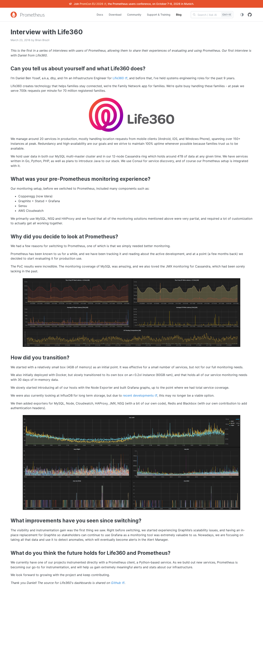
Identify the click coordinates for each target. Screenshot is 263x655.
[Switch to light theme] (242, 15)
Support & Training (158, 14)
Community (134, 14)
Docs (100, 14)
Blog (179, 14)
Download (115, 14)
